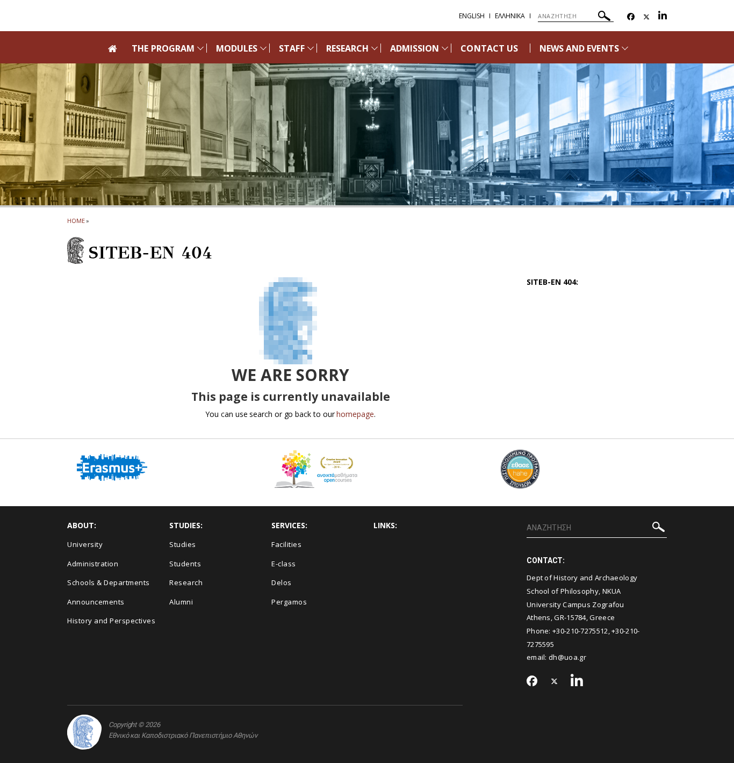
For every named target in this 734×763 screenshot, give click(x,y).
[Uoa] (84, 732)
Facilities (286, 544)
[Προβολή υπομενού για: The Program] (200, 48)
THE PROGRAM (163, 48)
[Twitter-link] (646, 16)
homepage (354, 414)
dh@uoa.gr (567, 657)
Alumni (181, 602)
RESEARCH (347, 48)
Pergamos (289, 602)
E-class (283, 563)
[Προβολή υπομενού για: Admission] (445, 48)
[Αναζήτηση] (604, 17)
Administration (92, 563)
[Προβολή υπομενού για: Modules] (263, 48)
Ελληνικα (510, 15)
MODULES (236, 48)
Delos (281, 582)
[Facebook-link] (631, 16)
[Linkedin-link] (662, 16)
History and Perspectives (111, 620)
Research (186, 582)
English (472, 15)
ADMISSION (414, 48)
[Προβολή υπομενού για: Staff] (310, 48)
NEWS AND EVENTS (579, 48)
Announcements (96, 602)
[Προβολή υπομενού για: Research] (374, 48)
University (85, 544)
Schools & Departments (108, 582)
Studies (182, 544)
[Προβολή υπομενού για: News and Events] (625, 48)
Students (185, 563)
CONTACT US (489, 48)
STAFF (291, 48)
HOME (76, 221)
